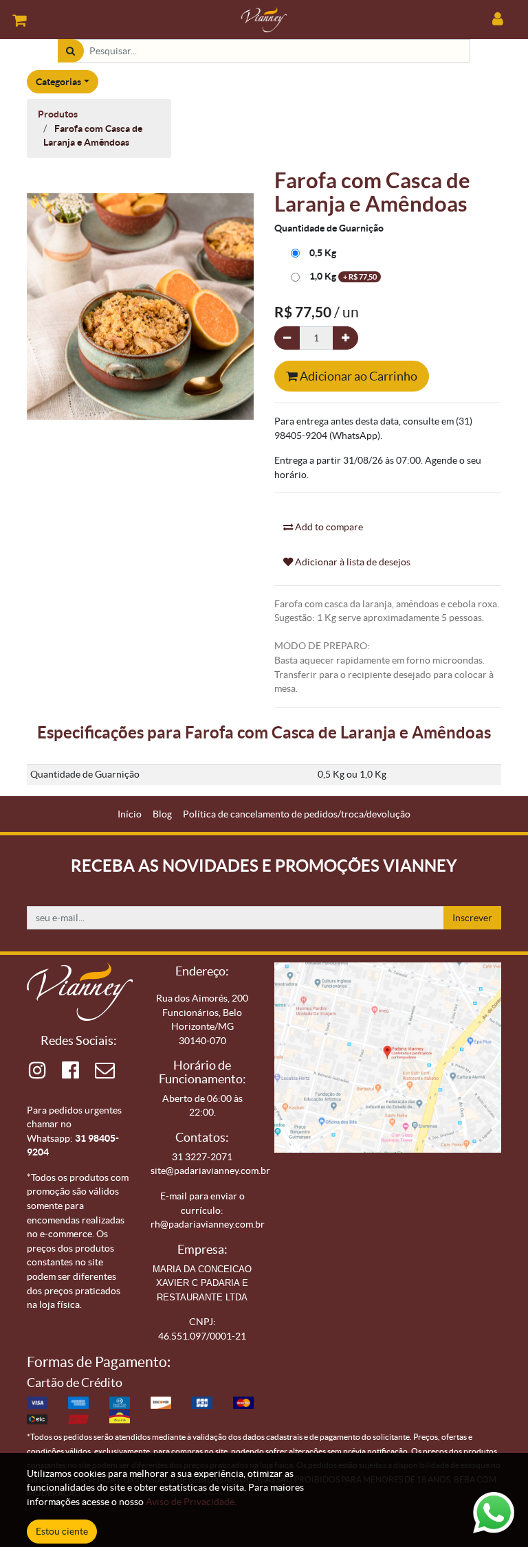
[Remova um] (287, 338)
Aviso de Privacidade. (191, 1501)
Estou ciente (62, 1531)
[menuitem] (129, 814)
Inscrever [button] (472, 917)
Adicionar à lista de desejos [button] (351, 561)
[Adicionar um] (345, 338)
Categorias (58, 81)
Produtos (58, 114)
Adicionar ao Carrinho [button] (357, 376)
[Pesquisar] (70, 51)
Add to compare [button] (328, 526)
